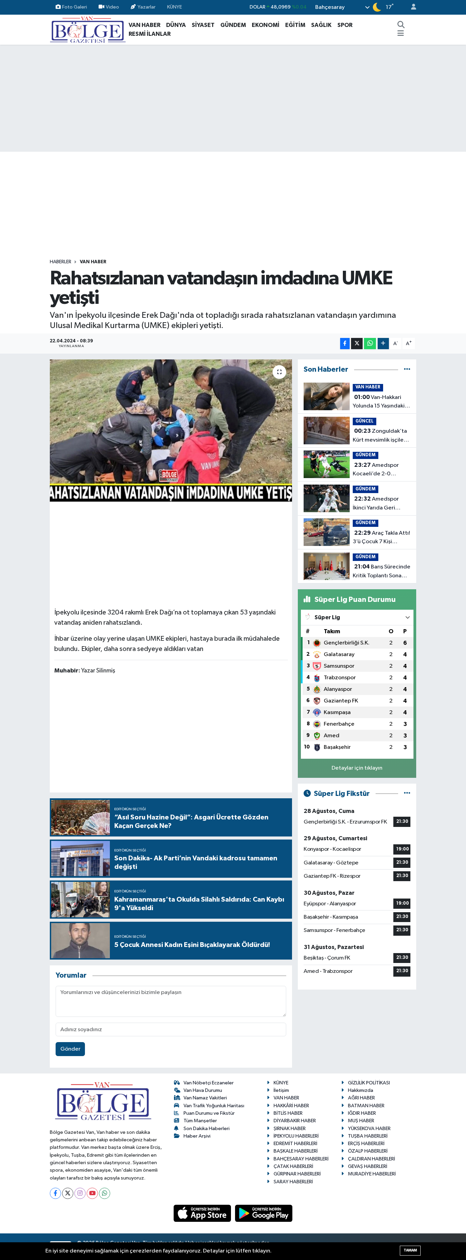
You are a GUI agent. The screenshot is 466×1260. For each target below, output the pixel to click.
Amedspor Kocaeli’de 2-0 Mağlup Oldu (376, 470)
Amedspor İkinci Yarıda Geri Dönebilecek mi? (376, 504)
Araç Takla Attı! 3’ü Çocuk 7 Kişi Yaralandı (381, 538)
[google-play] (264, 1213)
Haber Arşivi (197, 1136)
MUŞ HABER (361, 1120)
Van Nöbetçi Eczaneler (209, 1082)
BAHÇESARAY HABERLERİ (301, 1158)
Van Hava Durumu (203, 1090)
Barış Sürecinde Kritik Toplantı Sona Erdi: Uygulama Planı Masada (381, 572)
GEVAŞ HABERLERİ (367, 1166)
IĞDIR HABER (362, 1113)
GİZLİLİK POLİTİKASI (369, 1082)
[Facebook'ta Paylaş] (345, 343)
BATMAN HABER (366, 1105)
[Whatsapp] (104, 1193)
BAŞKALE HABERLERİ (296, 1151)
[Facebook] (55, 1193)
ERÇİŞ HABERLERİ (366, 1143)
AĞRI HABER (361, 1097)
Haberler (60, 262)
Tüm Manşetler (200, 1120)
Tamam (410, 1250)
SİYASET (203, 25)
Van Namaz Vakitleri (205, 1097)
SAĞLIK (321, 25)
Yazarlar (146, 7)
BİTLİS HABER (288, 1113)
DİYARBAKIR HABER (295, 1120)
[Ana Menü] (400, 34)
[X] (67, 1193)
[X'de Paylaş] (357, 343)
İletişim (281, 1090)
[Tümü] (407, 369)
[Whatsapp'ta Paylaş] (370, 343)
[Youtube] (92, 1193)
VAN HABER (144, 25)
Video (112, 7)
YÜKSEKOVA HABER (369, 1128)
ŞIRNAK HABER (290, 1128)
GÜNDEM (233, 25)
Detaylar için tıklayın (357, 768)
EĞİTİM (295, 25)
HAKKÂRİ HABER (291, 1105)
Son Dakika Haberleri (207, 1128)
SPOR (344, 25)
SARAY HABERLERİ (293, 1181)
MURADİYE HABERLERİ (372, 1173)
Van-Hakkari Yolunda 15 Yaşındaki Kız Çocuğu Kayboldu (380, 402)
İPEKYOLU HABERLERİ (296, 1136)
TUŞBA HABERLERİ (368, 1136)
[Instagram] (80, 1193)
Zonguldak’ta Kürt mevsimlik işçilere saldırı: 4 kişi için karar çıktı (381, 436)
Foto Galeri (74, 7)
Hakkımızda (360, 1090)
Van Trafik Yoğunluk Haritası (214, 1105)
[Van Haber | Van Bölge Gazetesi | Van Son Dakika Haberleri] (88, 29)
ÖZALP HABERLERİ (368, 1151)
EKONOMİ (265, 25)
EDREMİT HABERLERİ (295, 1143)
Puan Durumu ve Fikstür (209, 1113)
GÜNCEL (364, 421)
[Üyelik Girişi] (410, 7)
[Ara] (401, 25)
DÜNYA (176, 25)
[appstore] (203, 1213)
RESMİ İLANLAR (150, 34)
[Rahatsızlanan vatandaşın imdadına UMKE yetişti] (171, 430)
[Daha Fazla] (383, 343)
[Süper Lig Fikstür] (407, 794)
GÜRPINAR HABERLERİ (297, 1173)
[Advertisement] (233, 98)
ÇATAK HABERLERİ (293, 1166)
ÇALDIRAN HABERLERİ (371, 1158)
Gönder (70, 1049)
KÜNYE (174, 7)
